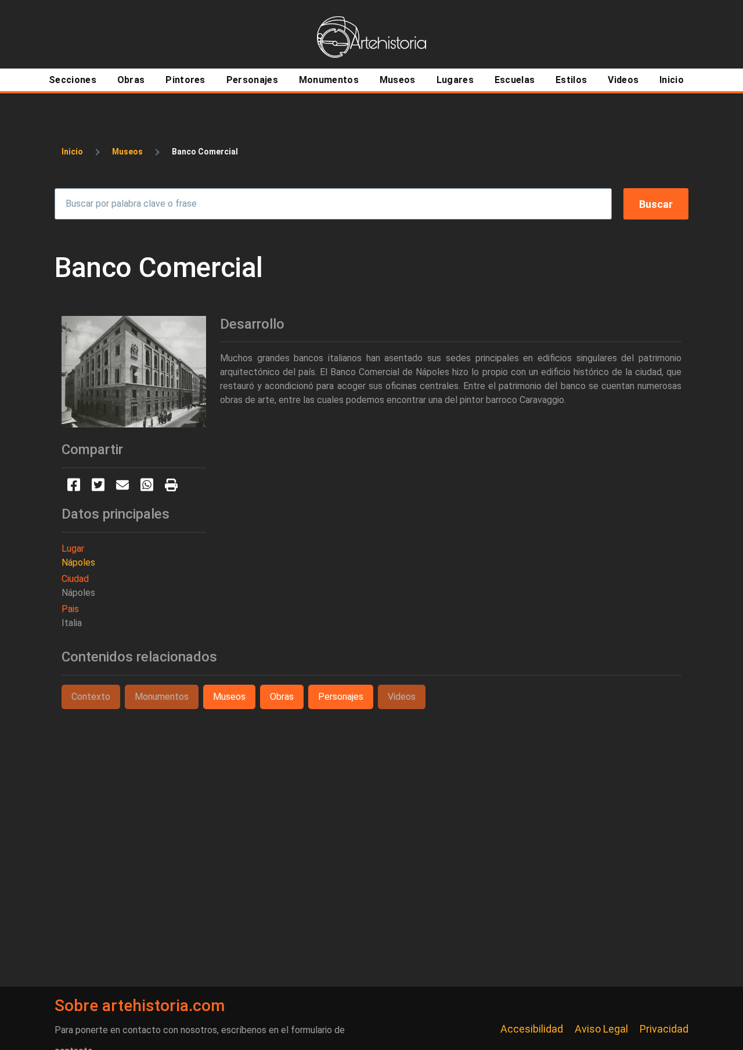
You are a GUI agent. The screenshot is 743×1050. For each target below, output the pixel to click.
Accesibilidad (531, 1029)
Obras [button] (282, 696)
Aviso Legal (601, 1029)
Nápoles (78, 562)
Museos (127, 151)
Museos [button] (229, 696)
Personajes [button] (340, 696)
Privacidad (664, 1029)
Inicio (72, 151)
